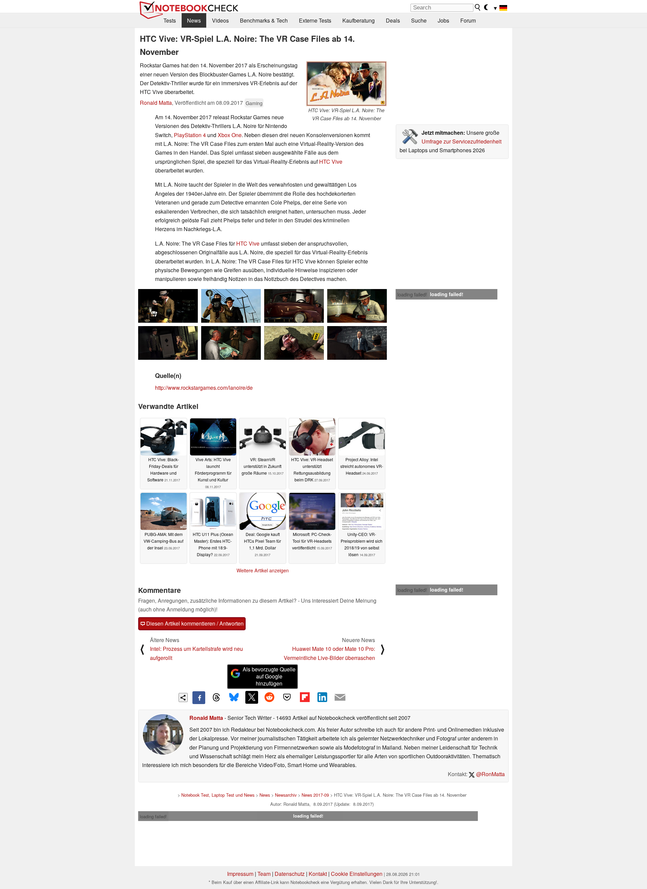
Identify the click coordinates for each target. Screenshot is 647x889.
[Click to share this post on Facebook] (198, 697)
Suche (419, 20)
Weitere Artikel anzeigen (263, 570)
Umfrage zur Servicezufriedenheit (461, 141)
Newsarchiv (286, 795)
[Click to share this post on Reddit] (269, 697)
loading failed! (412, 294)
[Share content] (183, 697)
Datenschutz (290, 874)
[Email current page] (340, 697)
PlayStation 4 (190, 135)
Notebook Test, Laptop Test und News (217, 795)
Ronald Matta (156, 102)
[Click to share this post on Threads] (216, 697)
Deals (393, 20)
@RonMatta (490, 774)
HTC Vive (330, 161)
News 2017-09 (315, 795)
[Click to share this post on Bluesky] (233, 697)
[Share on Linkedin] (322, 697)
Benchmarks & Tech (264, 20)
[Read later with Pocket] (287, 697)
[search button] (478, 7)
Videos (220, 20)
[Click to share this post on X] (251, 697)
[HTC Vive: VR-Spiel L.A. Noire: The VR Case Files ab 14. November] (346, 83)
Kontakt (318, 874)
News (194, 20)
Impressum (240, 874)
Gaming (254, 102)
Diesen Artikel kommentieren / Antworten (194, 623)
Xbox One (230, 135)
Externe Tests (315, 20)
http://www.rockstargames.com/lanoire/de (204, 387)
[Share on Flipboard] (304, 697)
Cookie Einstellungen (356, 874)
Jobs (443, 20)
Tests (169, 20)
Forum (468, 20)
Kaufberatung (358, 20)
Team (264, 874)
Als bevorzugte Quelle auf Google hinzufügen (269, 676)
